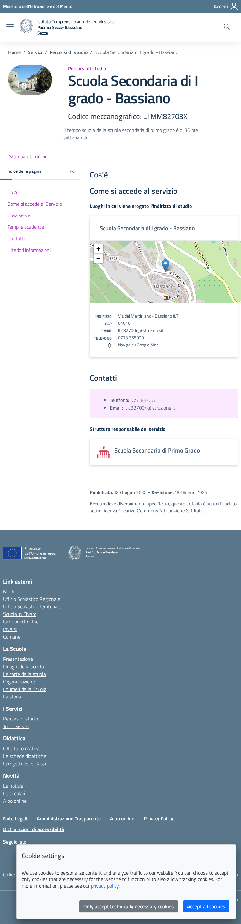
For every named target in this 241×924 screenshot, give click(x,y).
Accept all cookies (206, 906)
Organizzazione (19, 681)
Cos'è (13, 192)
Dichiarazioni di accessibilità (33, 829)
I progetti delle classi (24, 763)
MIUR (9, 591)
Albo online (15, 801)
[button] (40, 171)
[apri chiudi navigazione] (10, 27)
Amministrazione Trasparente (69, 818)
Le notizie (13, 786)
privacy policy (105, 885)
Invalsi (10, 629)
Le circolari (14, 793)
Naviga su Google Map (138, 344)
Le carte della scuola (24, 674)
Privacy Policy (158, 818)
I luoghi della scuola (23, 666)
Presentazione (18, 659)
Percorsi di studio (20, 718)
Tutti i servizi (16, 726)
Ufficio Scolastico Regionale (31, 599)
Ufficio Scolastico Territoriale (32, 606)
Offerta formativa (21, 748)
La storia (12, 696)
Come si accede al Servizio (35, 204)
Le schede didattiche (24, 756)
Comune (11, 636)
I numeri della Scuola (24, 689)
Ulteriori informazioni (29, 250)
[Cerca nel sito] (227, 27)
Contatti (16, 238)
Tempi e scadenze (26, 227)
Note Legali (15, 818)
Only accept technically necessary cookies (128, 906)
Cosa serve (19, 215)
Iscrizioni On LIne (21, 621)
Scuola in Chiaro (19, 614)
